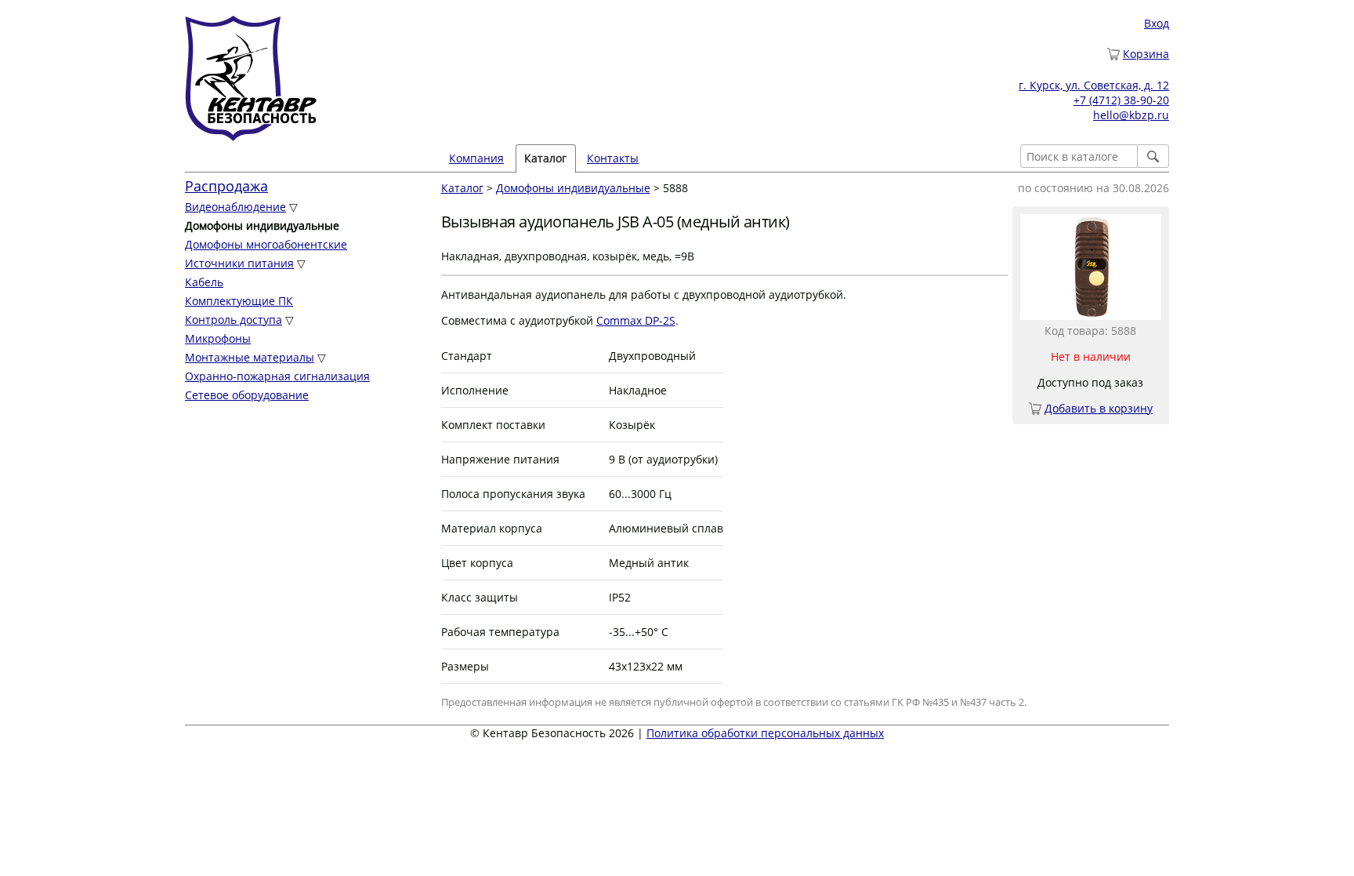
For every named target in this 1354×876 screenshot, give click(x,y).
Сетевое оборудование (247, 394)
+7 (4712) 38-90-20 (1121, 100)
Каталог (462, 187)
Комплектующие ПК (239, 300)
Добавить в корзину (1098, 408)
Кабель (204, 281)
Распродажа (226, 185)
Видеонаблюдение (235, 206)
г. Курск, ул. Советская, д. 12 (1094, 85)
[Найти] (1153, 156)
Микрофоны (218, 338)
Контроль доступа (233, 319)
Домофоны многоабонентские (266, 244)
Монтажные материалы (249, 357)
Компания (476, 158)
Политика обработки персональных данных (765, 732)
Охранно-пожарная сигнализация (277, 376)
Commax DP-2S (635, 320)
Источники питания (239, 263)
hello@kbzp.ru (1131, 114)
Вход (1156, 23)
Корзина (1146, 53)
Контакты (613, 158)
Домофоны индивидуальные (573, 187)
